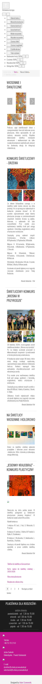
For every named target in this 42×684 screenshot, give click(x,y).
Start (15, 72)
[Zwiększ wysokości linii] (24, 63)
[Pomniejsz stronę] (23, 56)
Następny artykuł (27, 589)
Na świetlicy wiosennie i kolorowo (21, 417)
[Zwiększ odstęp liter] (23, 66)
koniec (9, 593)
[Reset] (4, 14)
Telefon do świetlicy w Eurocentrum (18, 564)
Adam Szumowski (25, 682)
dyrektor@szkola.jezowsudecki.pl (15, 667)
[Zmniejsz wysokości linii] (21, 63)
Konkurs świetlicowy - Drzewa (21, 160)
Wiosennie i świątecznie (14, 84)
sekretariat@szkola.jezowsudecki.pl (16, 669)
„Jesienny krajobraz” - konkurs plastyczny (20, 467)
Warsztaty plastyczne (14, 576)
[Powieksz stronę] (27, 56)
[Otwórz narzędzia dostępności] (5, 5)
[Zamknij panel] (8, 14)
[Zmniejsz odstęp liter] (20, 66)
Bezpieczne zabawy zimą (15, 581)
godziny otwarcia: (21, 610)
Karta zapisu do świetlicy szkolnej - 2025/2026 (20, 570)
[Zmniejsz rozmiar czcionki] (18, 59)
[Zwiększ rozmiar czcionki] (21, 59)
